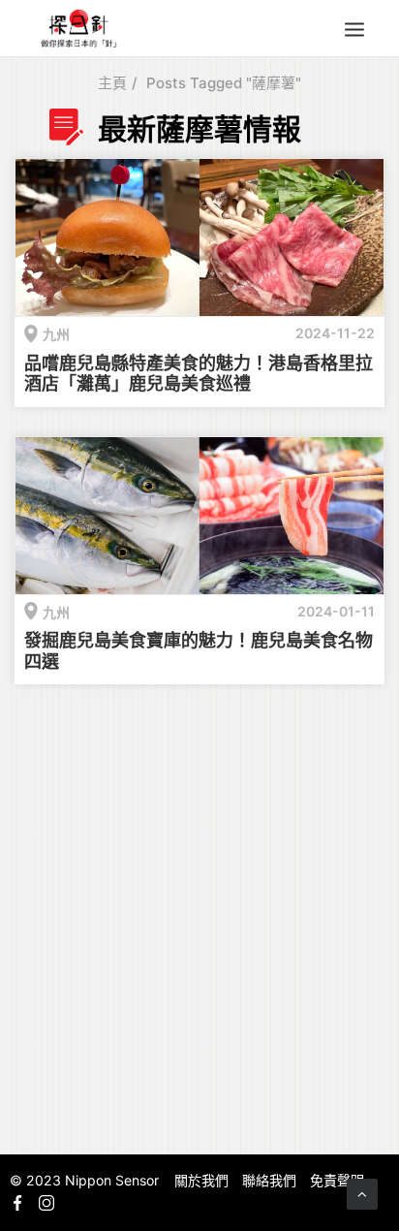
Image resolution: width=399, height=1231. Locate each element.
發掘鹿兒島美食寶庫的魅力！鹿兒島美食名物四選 (198, 651)
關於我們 (201, 1180)
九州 (56, 334)
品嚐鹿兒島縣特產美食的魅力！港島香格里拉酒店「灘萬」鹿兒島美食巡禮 (198, 374)
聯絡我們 (269, 1180)
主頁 (112, 83)
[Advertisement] (199, 916)
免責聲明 (337, 1180)
